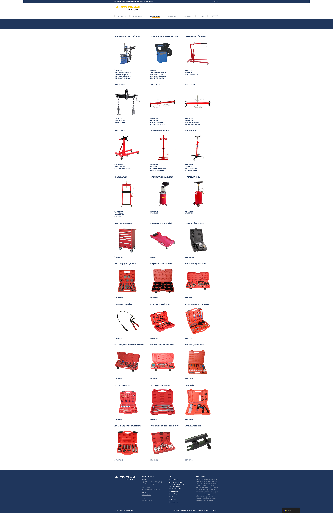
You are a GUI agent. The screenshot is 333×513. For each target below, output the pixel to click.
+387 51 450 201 (149, 1)
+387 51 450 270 (175, 486)
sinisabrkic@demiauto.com (176, 484)
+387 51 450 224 (176, 488)
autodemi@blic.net (147, 500)
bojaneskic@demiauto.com (176, 482)
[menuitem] (122, 16)
